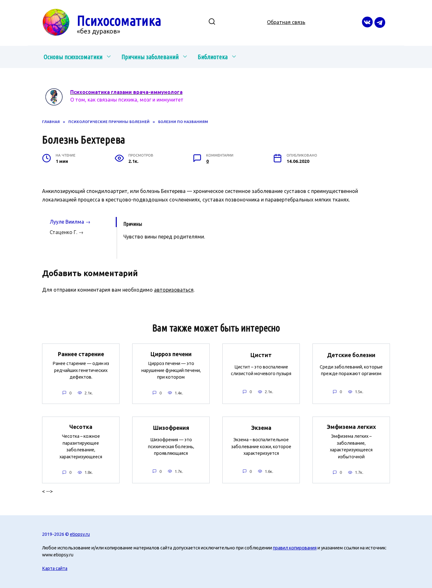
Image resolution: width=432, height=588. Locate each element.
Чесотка (80, 427)
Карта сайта (54, 568)
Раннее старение (81, 354)
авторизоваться (174, 290)
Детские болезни (351, 355)
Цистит (261, 355)
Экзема (261, 428)
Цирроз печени (171, 354)
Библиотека (213, 56)
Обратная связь (286, 22)
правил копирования (295, 547)
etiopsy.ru (80, 534)
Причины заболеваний (150, 56)
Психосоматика (119, 20)
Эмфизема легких (351, 427)
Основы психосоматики (73, 56)
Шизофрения (171, 428)
